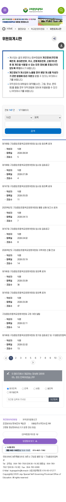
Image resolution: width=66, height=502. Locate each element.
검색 (33, 131)
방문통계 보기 (28, 441)
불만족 (50, 388)
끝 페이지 (33, 362)
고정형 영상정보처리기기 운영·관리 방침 (19, 427)
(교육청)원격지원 (29, 434)
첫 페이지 (6, 358)
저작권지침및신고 (30, 420)
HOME (10, 29)
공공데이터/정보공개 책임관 (14, 424)
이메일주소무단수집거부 (41, 424)
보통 (37, 388)
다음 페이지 (60, 358)
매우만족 (12, 388)
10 (55, 358)
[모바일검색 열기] (61, 10)
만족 (26, 388)
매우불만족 (13, 392)
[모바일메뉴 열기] (4, 10)
